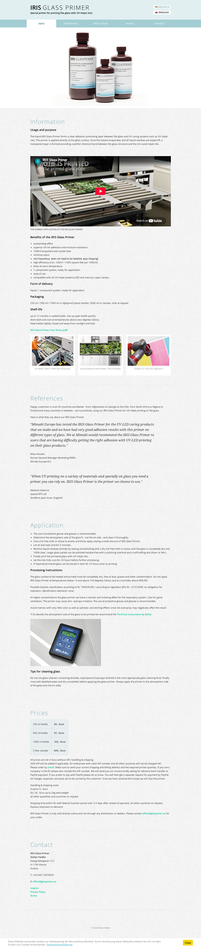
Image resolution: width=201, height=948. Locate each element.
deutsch (163, 7)
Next (175, 355)
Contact (159, 23)
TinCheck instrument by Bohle (134, 614)
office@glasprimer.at (154, 813)
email (51, 767)
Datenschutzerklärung (59, 944)
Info (41, 23)
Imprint (34, 888)
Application (100, 23)
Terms (33, 895)
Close (188, 942)
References (71, 23)
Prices (130, 23)
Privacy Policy (37, 891)
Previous (25, 355)
